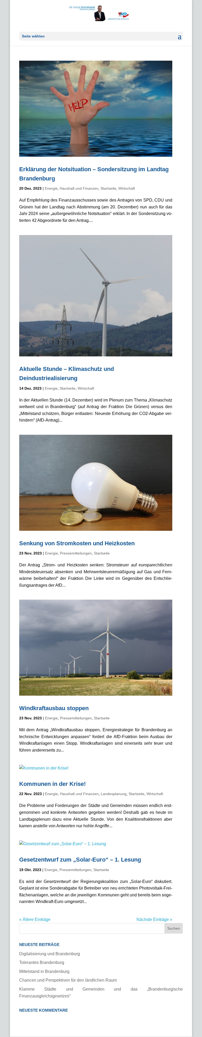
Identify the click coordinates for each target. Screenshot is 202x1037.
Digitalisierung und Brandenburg (49, 954)
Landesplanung (114, 794)
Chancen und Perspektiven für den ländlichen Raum (68, 980)
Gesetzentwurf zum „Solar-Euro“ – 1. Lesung (80, 859)
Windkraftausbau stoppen (54, 708)
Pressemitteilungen (76, 553)
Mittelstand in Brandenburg (44, 971)
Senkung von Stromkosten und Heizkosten (77, 543)
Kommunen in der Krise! (52, 784)
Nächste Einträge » (154, 919)
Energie (51, 188)
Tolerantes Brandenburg (41, 962)
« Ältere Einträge (34, 919)
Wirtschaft (126, 188)
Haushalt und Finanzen (79, 188)
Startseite (108, 188)
